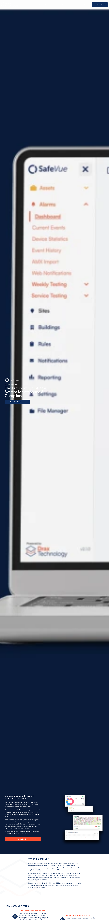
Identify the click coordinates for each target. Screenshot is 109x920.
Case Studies (43, 5)
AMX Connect (59, 883)
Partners (65, 5)
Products (31, 5)
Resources (75, 5)
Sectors (54, 5)
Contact (86, 5)
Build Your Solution (16, 402)
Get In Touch (21, 839)
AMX (49, 883)
